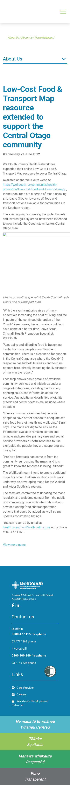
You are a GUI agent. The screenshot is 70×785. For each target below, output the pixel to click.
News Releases (44, 37)
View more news (14, 545)
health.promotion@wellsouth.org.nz (26, 527)
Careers (22, 694)
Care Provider (25, 687)
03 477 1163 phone (24, 641)
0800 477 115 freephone (29, 634)
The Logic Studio (29, 599)
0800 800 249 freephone (29, 655)
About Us (13, 37)
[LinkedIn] (17, 605)
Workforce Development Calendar (30, 703)
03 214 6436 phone (24, 663)
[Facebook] (14, 605)
